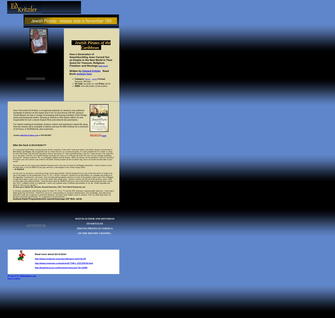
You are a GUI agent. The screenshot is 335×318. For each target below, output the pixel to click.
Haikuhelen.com (28, 276)
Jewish (94, 79)
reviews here (84, 74)
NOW (104, 136)
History (87, 79)
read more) (103, 66)
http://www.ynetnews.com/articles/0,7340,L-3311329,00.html (64, 263)
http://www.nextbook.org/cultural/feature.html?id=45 (60, 259)
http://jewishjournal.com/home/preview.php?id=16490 (61, 268)
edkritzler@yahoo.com (29, 135)
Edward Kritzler (91, 71)
